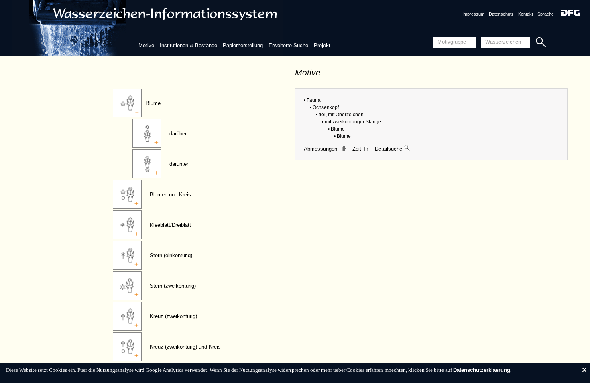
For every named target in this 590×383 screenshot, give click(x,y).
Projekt (322, 45)
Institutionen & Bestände (188, 45)
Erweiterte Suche (288, 45)
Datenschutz (501, 14)
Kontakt (525, 14)
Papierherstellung (243, 45)
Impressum (473, 14)
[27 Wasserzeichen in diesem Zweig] (407, 149)
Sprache (545, 14)
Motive (146, 45)
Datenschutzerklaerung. (482, 370)
